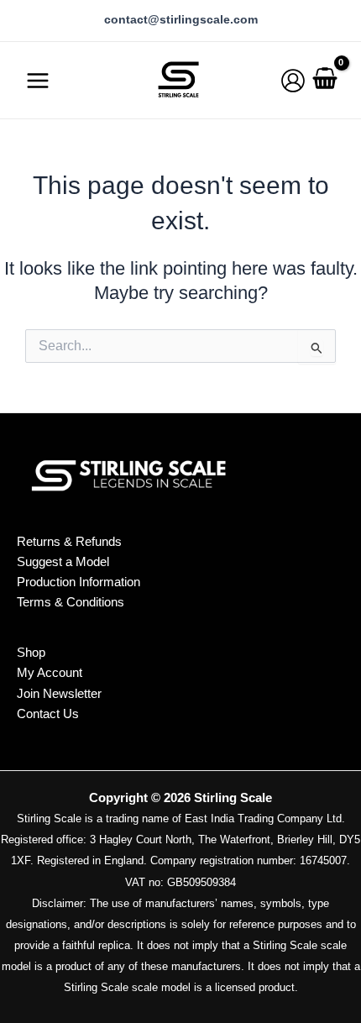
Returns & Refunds (69, 541)
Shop (31, 652)
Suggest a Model (63, 561)
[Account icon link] (293, 80)
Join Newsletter (59, 693)
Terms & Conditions (70, 602)
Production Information (78, 581)
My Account (49, 672)
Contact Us (48, 714)
